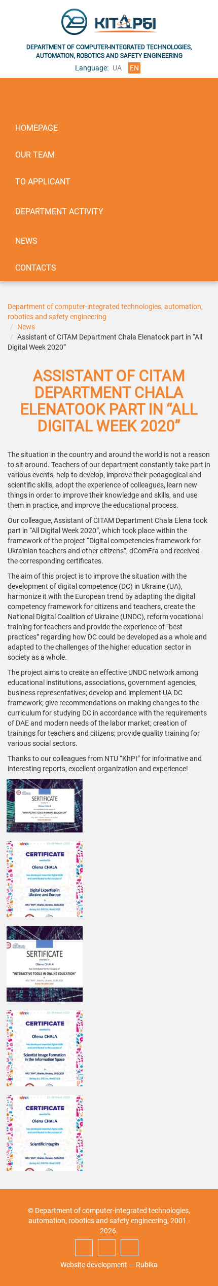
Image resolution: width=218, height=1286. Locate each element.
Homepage (36, 128)
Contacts (35, 268)
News (26, 241)
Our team (35, 155)
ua (117, 68)
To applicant (42, 181)
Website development (93, 1265)
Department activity (59, 211)
